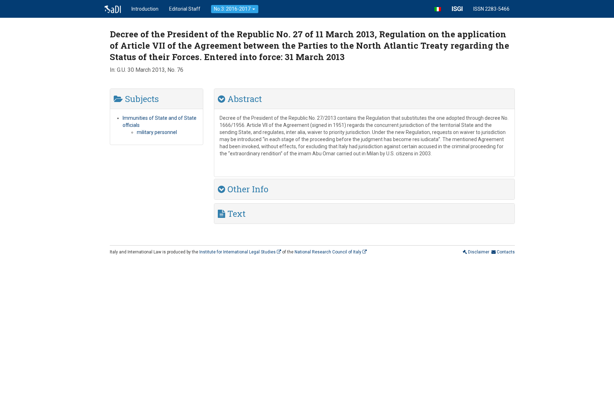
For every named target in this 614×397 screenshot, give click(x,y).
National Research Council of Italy (328, 252)
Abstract (243, 98)
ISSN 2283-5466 (491, 9)
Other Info (246, 189)
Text (235, 213)
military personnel (157, 132)
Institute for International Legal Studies (238, 252)
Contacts (505, 252)
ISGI (457, 8)
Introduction (144, 9)
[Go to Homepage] (112, 9)
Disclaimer (478, 252)
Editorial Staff (184, 9)
